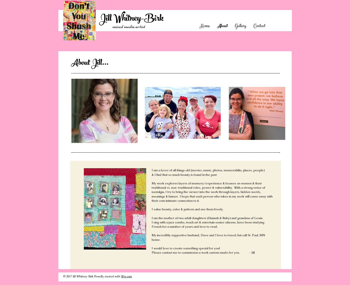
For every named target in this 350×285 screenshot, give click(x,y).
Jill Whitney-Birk (131, 19)
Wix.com (126, 276)
